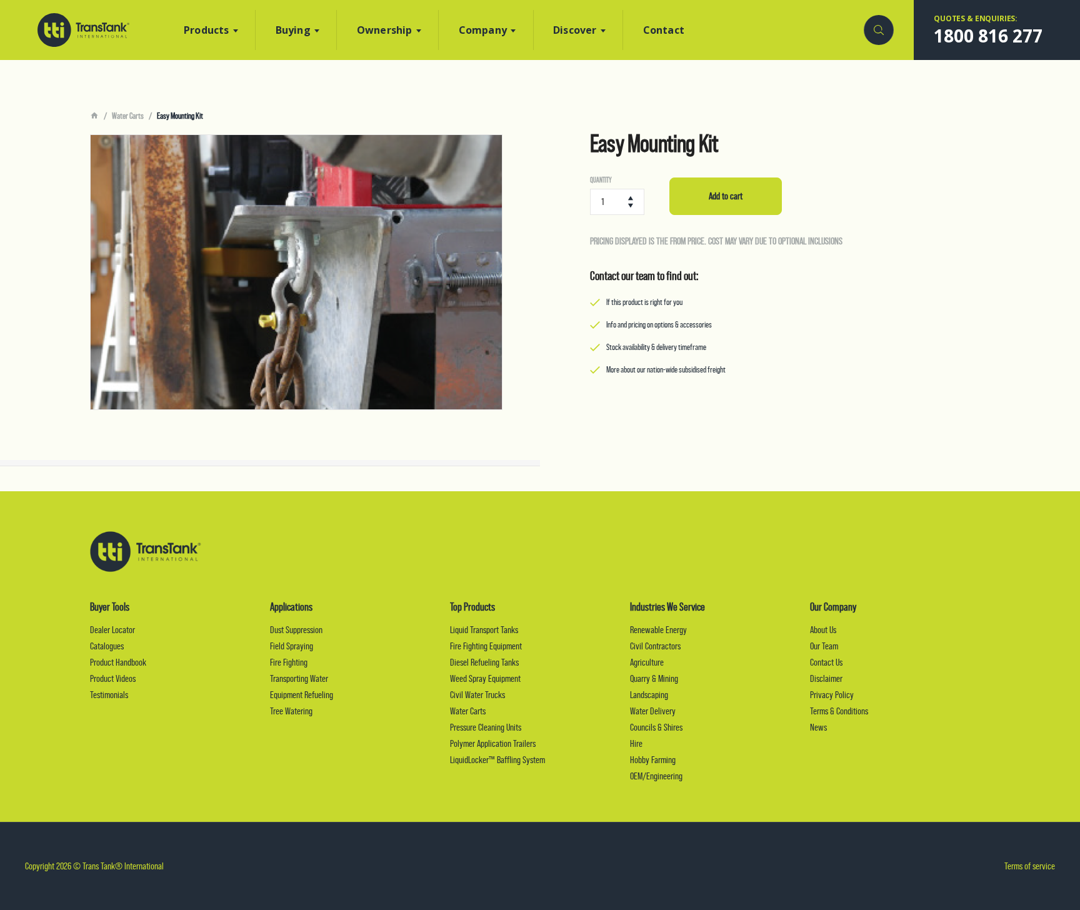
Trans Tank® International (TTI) (83, 30)
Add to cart (725, 196)
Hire (636, 743)
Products (206, 30)
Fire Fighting (289, 662)
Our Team (824, 646)
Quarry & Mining (654, 678)
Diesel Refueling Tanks (484, 662)
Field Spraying (291, 646)
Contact (663, 30)
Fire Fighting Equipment (486, 646)
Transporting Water (299, 678)
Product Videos (113, 678)
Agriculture (647, 662)
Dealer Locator (112, 630)
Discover (575, 30)
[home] (94, 116)
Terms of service (1029, 866)
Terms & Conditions (839, 711)
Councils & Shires (656, 727)
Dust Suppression (296, 630)
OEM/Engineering (656, 776)
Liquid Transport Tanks (484, 630)
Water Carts (128, 116)
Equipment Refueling (301, 695)
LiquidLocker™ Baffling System (497, 760)
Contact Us (826, 662)
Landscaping (649, 695)
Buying (293, 30)
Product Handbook (118, 662)
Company (483, 30)
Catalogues (107, 646)
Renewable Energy (658, 630)
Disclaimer (826, 678)
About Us (823, 630)
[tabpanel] (296, 272)
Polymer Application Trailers (493, 743)
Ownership (384, 30)
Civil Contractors (655, 646)
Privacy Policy (832, 695)
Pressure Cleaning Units (485, 727)
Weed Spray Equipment (485, 678)
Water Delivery (653, 711)
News (818, 727)
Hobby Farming (653, 760)
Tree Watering (291, 711)
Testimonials (109, 695)
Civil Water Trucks (477, 695)
